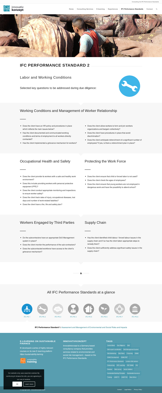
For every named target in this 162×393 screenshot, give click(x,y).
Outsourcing (110, 365)
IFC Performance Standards (115, 361)
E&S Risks (121, 353)
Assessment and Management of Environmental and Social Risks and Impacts (81, 327)
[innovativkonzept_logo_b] (13, 9)
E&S (128, 345)
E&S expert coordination (114, 349)
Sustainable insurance (133, 373)
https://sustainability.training (31, 354)
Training (109, 377)
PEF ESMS (130, 365)
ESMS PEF (124, 357)
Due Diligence (121, 345)
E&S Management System (131, 349)
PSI (137, 365)
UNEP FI (116, 377)
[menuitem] (71, 9)
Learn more (29, 384)
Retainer (109, 369)
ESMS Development (113, 357)
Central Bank (111, 345)
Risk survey (117, 369)
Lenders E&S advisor (132, 361)
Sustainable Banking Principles (116, 373)
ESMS (136, 353)
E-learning (130, 353)
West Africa (133, 377)
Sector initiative (128, 369)
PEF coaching (121, 365)
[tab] (27, 311)
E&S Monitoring (111, 353)
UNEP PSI (124, 377)
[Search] (156, 9)
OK (17, 384)
